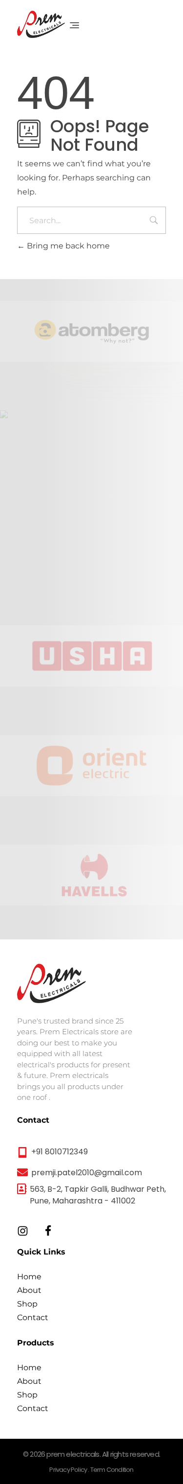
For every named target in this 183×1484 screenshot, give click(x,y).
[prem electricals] (41, 24)
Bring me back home (67, 245)
